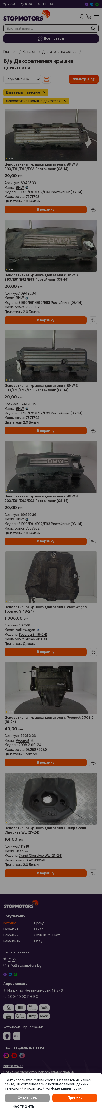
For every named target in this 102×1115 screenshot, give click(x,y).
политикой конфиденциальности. (54, 1088)
